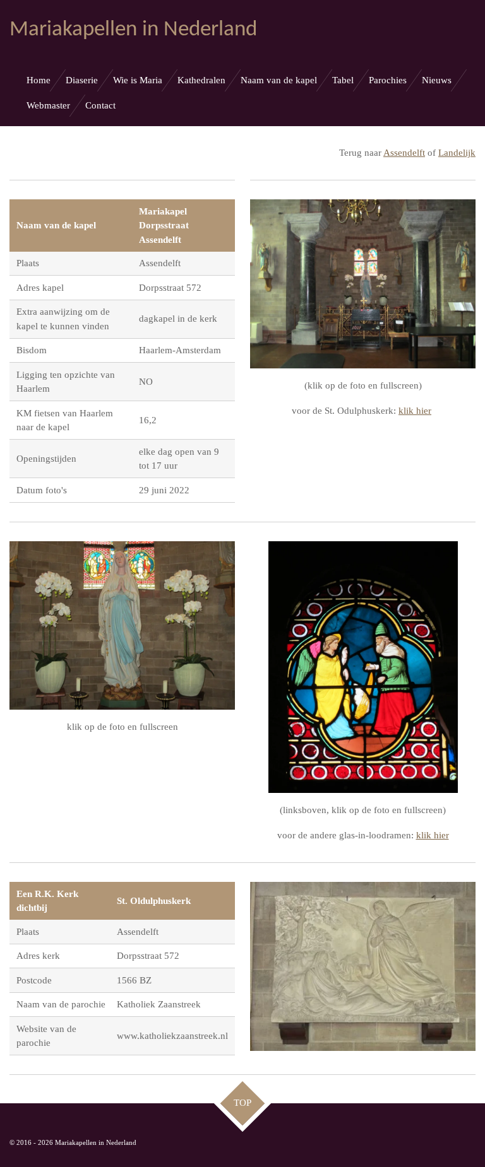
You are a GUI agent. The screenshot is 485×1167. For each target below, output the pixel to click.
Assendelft (404, 153)
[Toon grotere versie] (363, 283)
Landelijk (457, 153)
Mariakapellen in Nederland (133, 30)
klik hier (414, 411)
